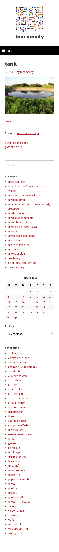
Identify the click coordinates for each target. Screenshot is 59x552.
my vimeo (14, 249)
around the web (17, 376)
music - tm (14, 474)
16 (37, 302)
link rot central (17, 456)
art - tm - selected (19, 398)
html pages (14, 452)
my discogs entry (18, 213)
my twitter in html (19, 245)
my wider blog (16, 253)
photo (11, 483)
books (11, 416)
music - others (16, 470)
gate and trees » (14, 147)
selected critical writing (22, 263)
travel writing (16, 267)
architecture (15, 371)
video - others (16, 510)
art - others (14, 380)
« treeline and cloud (16, 143)
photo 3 (12, 493)
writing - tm (15, 533)
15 (30, 302)
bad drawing (15, 412)
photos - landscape (28, 133)
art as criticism (16, 403)
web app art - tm (18, 528)
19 (9, 307)
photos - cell (15, 497)
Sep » (15, 317)
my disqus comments (20, 218)
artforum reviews (18, 407)
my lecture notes (18, 222)
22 (30, 307)
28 (23, 312)
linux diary (14, 461)
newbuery (14, 258)
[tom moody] (29, 18)
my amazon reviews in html (24, 195)
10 (44, 296)
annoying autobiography (22, 367)
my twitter (14, 240)
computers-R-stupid (20, 425)
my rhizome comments (21, 236)
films (11, 438)
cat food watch (17, 421)
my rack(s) (14, 231)
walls (11, 519)
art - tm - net (15, 394)
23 (37, 307)
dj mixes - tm (15, 430)
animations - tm (17, 362)
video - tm (14, 515)
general (12, 443)
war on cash (15, 524)
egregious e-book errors (22, 434)
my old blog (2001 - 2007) (22, 226)
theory (12, 506)
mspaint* (13, 465)
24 (44, 307)
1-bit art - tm (15, 353)
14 (23, 302)
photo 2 (12, 488)
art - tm (12, 385)
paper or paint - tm (19, 479)
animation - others (19, 358)
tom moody (29, 36)
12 (9, 302)
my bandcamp (16, 200)
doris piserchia (16, 182)
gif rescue (14, 448)
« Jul (7, 317)
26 (9, 312)
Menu (8, 50)
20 (16, 307)
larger (8, 121)
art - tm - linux (16, 389)
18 (50, 302)
